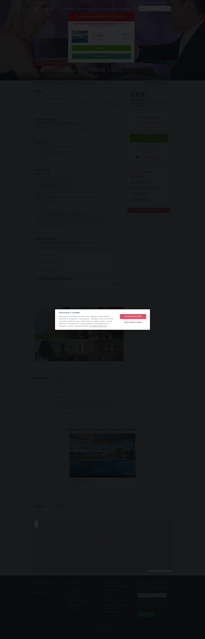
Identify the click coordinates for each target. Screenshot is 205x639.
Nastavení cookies (133, 322)
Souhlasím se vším (133, 316)
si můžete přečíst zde (98, 326)
